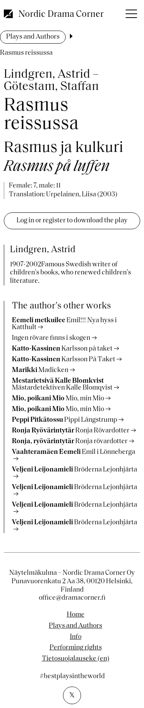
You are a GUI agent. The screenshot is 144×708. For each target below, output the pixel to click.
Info (75, 637)
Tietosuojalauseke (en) (75, 659)
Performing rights (76, 647)
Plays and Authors (33, 37)
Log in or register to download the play (72, 220)
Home (75, 615)
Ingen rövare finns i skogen (51, 338)
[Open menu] (130, 11)
